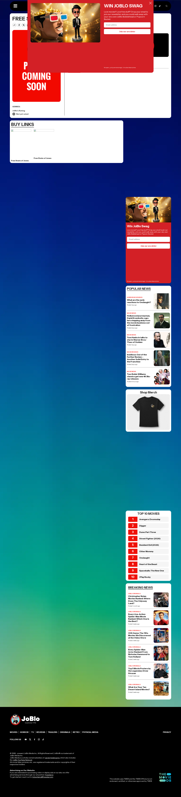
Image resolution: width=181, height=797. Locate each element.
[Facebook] (34, 739)
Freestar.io (49, 775)
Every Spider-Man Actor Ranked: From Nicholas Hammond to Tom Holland (139, 653)
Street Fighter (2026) (150, 538)
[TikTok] (160, 6)
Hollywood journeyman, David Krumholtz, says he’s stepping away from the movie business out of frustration (138, 320)
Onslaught (144, 558)
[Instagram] (155, 6)
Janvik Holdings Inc (52, 758)
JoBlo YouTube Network (22, 760)
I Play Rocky (145, 577)
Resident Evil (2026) (149, 545)
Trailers (52, 732)
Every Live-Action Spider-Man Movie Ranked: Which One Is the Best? (138, 618)
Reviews (40, 732)
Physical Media (90, 732)
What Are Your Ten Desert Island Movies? (139, 688)
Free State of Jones (20, 161)
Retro (76, 732)
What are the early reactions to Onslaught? (139, 301)
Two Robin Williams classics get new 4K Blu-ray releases (138, 376)
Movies (13, 732)
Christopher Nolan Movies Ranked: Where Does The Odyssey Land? (139, 600)
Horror (24, 732)
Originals (65, 732)
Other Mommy (146, 551)
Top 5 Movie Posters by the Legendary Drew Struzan (139, 670)
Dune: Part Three (147, 532)
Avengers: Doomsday (149, 519)
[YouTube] (26, 739)
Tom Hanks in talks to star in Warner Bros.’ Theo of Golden (137, 339)
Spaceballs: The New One (151, 570)
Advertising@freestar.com (42, 777)
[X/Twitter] (30, 739)
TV (32, 732)
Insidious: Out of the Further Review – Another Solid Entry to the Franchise (138, 358)
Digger (142, 525)
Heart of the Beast (148, 564)
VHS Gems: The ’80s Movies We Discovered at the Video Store (139, 635)
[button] (15, 6)
